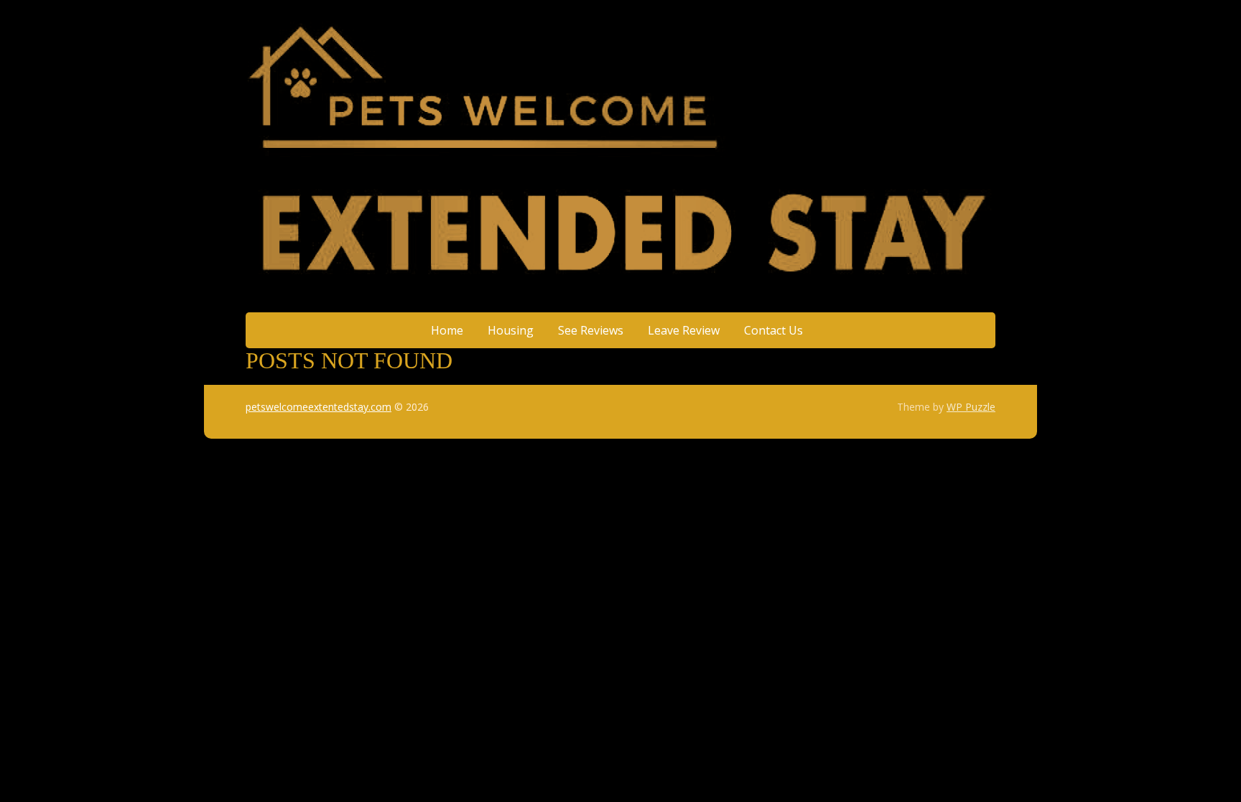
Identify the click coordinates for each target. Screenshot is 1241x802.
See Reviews (590, 330)
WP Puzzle (971, 407)
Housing (511, 330)
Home (447, 330)
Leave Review (684, 330)
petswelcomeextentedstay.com (318, 407)
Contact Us (773, 330)
